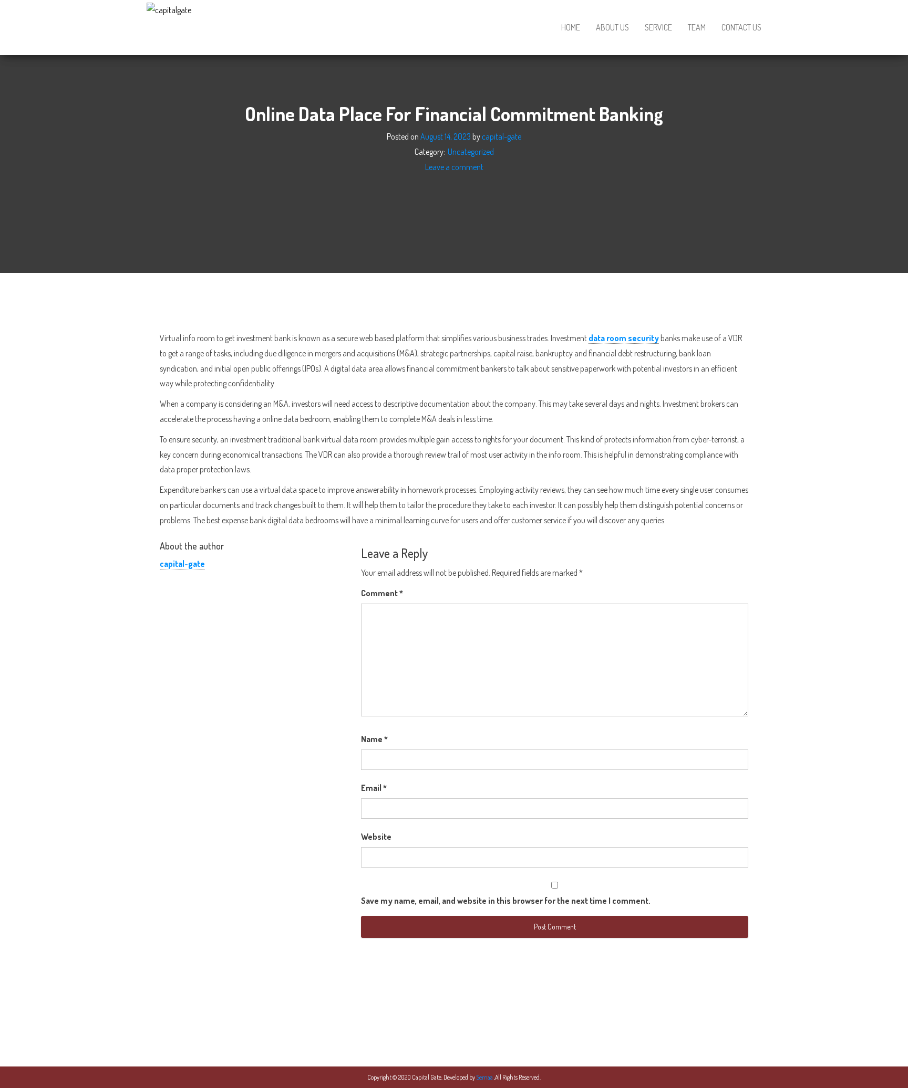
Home (570, 27)
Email (374, 788)
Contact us (741, 27)
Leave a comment (454, 166)
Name (374, 739)
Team (697, 27)
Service (658, 27)
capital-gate (501, 136)
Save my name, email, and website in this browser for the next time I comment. (506, 900)
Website (376, 836)
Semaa (485, 1077)
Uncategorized (471, 151)
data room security (624, 338)
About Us (612, 27)
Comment (382, 593)
